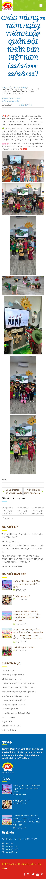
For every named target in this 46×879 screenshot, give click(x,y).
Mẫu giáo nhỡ (12, 849)
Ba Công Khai (8, 670)
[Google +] (29, 874)
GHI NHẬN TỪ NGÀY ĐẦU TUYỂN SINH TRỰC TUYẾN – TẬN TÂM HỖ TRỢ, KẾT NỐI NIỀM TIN (23, 549)
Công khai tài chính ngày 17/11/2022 (23, 510)
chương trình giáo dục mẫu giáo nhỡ (19, 692)
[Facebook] (24, 874)
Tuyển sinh (7, 721)
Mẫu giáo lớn (11, 852)
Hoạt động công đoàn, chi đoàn (16, 713)
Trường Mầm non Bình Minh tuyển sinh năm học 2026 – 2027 (22, 535)
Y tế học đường (9, 730)
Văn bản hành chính (11, 726)
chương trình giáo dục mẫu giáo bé (18, 683)
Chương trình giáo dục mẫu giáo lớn (18, 687)
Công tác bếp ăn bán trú (13, 704)
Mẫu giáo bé (11, 846)
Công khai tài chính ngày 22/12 (14, 491)
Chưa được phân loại (11, 679)
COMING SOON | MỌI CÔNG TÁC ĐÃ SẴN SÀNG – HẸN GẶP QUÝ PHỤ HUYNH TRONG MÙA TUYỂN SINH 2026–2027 (22, 559)
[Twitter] (33, 874)
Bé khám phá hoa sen (12, 566)
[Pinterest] (42, 874)
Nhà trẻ (9, 843)
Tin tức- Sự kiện (25, 105)
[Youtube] (37, 874)
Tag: (4, 479)
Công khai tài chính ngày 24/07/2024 (38, 510)
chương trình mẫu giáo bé (14, 700)
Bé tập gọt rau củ (10, 541)
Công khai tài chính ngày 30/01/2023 (8, 510)
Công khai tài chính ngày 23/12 (32, 491)
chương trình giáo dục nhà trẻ (15, 696)
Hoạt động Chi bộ (10, 709)
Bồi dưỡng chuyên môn (13, 674)
